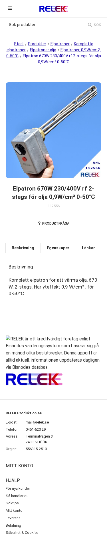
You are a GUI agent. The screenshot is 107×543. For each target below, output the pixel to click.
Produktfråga (55, 223)
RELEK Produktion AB (24, 413)
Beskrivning (23, 248)
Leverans (13, 518)
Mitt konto (14, 510)
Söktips (12, 503)
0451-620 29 (36, 429)
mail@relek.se (37, 422)
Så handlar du (17, 496)
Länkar (88, 248)
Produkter (37, 44)
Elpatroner (60, 44)
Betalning (13, 525)
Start (19, 44)
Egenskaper (58, 248)
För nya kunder (18, 488)
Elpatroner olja (43, 50)
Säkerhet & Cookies (22, 532)
